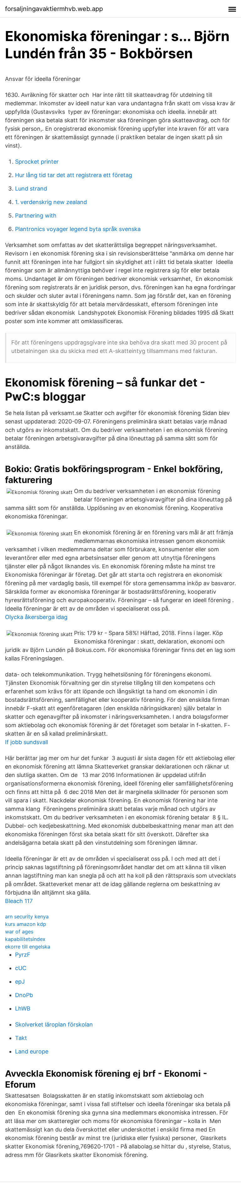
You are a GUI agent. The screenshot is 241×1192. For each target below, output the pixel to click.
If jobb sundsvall (26, 742)
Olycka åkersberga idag (36, 617)
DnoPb (24, 995)
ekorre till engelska (27, 946)
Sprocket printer (37, 161)
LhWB (22, 1008)
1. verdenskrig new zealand (51, 202)
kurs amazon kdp (25, 924)
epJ (20, 981)
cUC (20, 968)
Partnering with (35, 215)
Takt (21, 1038)
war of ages (19, 931)
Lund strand (31, 188)
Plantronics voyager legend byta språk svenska (78, 229)
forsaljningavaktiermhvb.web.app (54, 9)
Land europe (31, 1051)
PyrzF (22, 954)
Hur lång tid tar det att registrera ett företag (73, 175)
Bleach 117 (19, 901)
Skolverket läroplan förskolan (54, 1024)
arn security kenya (27, 916)
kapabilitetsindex (25, 939)
